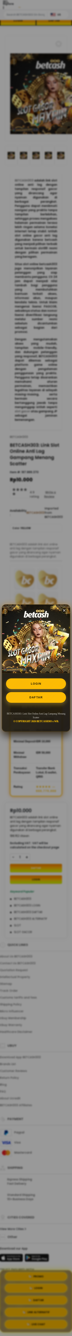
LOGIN (36, 683)
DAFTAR (36, 697)
